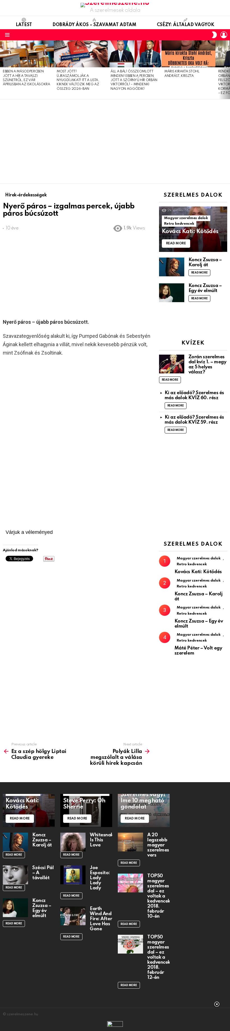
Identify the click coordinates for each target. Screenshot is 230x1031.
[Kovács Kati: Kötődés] (193, 229)
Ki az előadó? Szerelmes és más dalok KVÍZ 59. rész (194, 420)
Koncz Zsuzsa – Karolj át (205, 262)
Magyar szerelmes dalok (186, 218)
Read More (199, 272)
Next (227, 69)
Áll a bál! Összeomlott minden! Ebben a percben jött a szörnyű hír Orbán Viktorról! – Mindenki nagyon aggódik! (134, 80)
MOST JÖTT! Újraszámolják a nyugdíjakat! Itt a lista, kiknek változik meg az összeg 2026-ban (78, 80)
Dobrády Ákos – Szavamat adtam (94, 25)
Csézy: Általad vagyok (185, 25)
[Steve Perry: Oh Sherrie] (86, 810)
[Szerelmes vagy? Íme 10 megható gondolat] (144, 810)
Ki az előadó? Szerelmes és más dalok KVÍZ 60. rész (194, 395)
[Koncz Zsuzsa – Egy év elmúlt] (171, 292)
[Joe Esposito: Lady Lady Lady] (73, 874)
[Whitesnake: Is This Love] (73, 842)
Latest (24, 25)
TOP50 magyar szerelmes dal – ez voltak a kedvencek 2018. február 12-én (158, 957)
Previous (3, 69)
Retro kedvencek (179, 224)
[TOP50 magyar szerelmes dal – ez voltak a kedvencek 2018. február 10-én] (130, 883)
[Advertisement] (115, 141)
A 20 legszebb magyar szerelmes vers (158, 845)
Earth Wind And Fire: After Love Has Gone (101, 918)
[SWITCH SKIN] (214, 34)
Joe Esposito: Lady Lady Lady (100, 877)
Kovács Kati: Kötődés (198, 572)
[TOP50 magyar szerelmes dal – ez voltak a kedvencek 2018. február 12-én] (130, 944)
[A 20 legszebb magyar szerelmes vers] (130, 842)
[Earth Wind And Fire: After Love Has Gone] (73, 915)
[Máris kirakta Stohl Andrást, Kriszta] (188, 53)
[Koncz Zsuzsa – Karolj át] (171, 267)
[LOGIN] (223, 34)
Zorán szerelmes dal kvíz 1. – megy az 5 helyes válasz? (207, 365)
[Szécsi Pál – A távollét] (15, 874)
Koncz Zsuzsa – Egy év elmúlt (205, 288)
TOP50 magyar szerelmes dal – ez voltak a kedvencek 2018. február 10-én (158, 896)
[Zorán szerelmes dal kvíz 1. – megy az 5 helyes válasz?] (171, 364)
